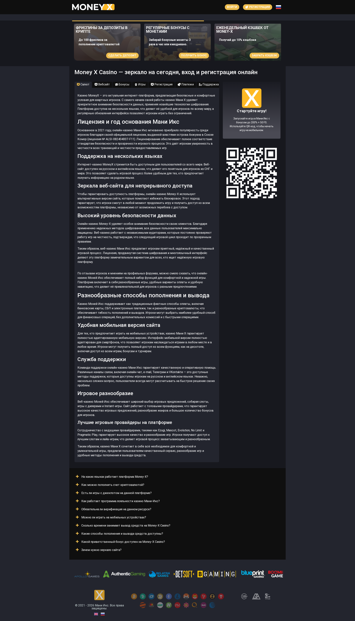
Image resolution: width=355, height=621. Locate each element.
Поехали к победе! (251, 123)
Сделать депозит (122, 55)
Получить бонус (194, 55)
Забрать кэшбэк (264, 55)
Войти (232, 7)
